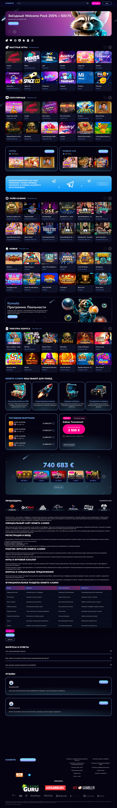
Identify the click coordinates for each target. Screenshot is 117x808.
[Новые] (24, 40)
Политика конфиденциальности (100, 767)
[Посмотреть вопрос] (111, 651)
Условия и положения (100, 773)
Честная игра (100, 770)
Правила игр (77, 773)
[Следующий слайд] (14, 31)
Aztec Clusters (19, 429)
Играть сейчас (49, 151)
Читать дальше (69, 445)
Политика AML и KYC (77, 767)
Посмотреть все (34, 47)
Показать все (58, 487)
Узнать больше (12, 316)
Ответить (103, 682)
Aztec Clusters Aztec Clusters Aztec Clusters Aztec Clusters (25, 422)
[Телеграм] (29, 775)
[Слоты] (11, 40)
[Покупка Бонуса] (28, 40)
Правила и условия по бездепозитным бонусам (77, 759)
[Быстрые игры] (6, 40)
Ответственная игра (77, 770)
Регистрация (96, 3)
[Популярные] (19, 40)
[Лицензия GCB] (19, 775)
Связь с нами (77, 776)
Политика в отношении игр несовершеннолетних (77, 763)
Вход (107, 3)
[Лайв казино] (15, 40)
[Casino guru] (30, 788)
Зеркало (10, 639)
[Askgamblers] (55, 787)
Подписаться (102, 184)
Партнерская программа (28, 760)
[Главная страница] (10, 3)
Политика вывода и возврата (100, 759)
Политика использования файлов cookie (100, 763)
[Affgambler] (83, 788)
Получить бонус (13, 23)
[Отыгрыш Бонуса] (32, 40)
